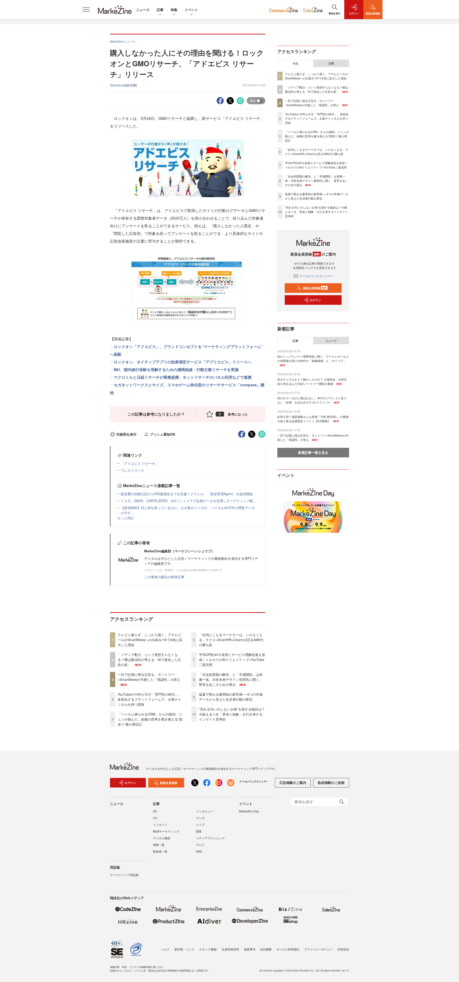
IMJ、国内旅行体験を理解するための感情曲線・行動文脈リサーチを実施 (176, 369)
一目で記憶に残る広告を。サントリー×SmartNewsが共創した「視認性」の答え (149, 677)
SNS (199, 851)
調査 (199, 831)
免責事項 (249, 949)
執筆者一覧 (160, 851)
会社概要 (266, 949)
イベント (191, 9)
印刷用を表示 (126, 434)
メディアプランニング (210, 838)
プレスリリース (132, 470)
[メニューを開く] (86, 9)
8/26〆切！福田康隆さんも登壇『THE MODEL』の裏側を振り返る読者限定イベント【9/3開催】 (313, 419)
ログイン (315, 300)
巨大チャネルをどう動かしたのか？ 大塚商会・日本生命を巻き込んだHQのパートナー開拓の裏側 (312, 381)
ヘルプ (165, 949)
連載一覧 (158, 845)
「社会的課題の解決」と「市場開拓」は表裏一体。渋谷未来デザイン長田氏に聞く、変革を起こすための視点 (230, 679)
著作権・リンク (184, 949)
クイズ (200, 824)
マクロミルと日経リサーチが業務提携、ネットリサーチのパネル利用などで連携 (182, 377)
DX (155, 811)
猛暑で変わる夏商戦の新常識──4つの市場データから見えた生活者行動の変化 (230, 697)
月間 (331, 63)
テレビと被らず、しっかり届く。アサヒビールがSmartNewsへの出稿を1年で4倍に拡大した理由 (150, 639)
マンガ (200, 818)
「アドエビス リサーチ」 (139, 463)
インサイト (160, 824)
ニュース (143, 9)
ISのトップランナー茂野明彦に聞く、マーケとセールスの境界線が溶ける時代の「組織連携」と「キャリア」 (313, 358)
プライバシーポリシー (318, 949)
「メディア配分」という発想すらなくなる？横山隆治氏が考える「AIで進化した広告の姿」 (149, 659)
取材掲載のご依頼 (331, 782)
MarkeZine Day (249, 811)
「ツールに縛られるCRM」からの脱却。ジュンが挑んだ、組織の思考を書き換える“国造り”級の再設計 (150, 719)
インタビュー (204, 811)
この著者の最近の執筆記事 (164, 576)
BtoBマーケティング (166, 831)
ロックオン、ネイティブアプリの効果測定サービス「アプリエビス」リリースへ (182, 362)
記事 (160, 9)
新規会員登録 (315, 288)
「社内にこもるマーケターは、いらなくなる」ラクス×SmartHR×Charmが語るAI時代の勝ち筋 (231, 639)
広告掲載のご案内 (292, 782)
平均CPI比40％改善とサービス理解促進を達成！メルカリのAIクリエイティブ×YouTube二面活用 (232, 659)
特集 (174, 9)
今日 (295, 63)
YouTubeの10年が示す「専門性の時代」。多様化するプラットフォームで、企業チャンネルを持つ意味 (150, 699)
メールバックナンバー (316, 275)
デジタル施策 (161, 838)
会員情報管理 (230, 949)
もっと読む (125, 517)
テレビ (200, 845)
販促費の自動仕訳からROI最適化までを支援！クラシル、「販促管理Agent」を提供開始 (187, 493)
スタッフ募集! (208, 949)
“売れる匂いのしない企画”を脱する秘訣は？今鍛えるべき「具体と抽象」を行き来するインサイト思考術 (232, 714)
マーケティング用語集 (124, 875)
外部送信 (343, 949)
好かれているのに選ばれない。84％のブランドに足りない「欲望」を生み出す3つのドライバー (312, 400)
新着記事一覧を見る (313, 452)
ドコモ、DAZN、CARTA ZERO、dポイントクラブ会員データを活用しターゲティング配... (188, 500)
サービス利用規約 (287, 949)
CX (155, 818)
